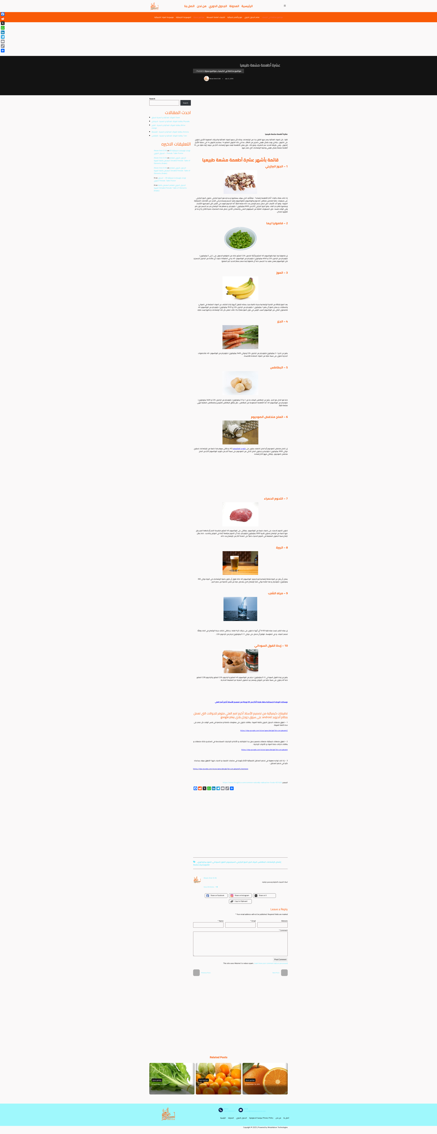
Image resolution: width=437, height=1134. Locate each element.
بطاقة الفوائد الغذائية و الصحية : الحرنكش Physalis (171, 121)
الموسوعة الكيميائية (183, 17)
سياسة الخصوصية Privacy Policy (261, 1117)
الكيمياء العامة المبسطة (216, 17)
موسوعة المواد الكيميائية (164, 17)
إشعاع (278, 862)
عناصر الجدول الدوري (252, 17)
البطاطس (262, 862)
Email (253, 920)
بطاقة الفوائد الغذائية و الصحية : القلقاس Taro (169, 135)
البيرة (255, 862)
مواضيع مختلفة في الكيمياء (272, 17)
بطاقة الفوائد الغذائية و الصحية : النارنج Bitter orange (168, 126)
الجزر (250, 862)
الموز (209, 862)
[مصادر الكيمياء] (154, 6)
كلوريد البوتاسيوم (239, 448)
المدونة (234, 6)
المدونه (231, 1117)
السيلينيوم (231, 862)
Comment (283, 930)
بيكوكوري (202, 862)
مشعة (196, 864)
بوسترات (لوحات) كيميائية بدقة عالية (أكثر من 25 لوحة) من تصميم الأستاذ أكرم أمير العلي (251, 702)
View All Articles (209, 886)
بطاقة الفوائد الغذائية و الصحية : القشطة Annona (170, 132)
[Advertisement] (218, 39)
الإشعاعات (271, 862)
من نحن (201, 6)
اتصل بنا (189, 6)
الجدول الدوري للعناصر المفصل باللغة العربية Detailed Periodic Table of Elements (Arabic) (172, 160)
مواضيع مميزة (198, 17)
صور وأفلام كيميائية (234, 17)
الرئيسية (247, 6)
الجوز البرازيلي (242, 862)
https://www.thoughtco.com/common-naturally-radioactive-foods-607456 (252, 782)
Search (152, 98)
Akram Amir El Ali (160, 150)
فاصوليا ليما (204, 864)
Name (221, 920)
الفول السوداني (219, 862)
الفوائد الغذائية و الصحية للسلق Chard (166, 117)
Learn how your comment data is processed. (255, 963)
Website (284, 920)
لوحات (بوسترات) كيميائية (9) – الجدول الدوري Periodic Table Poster (172, 152)
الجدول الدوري (218, 6)
